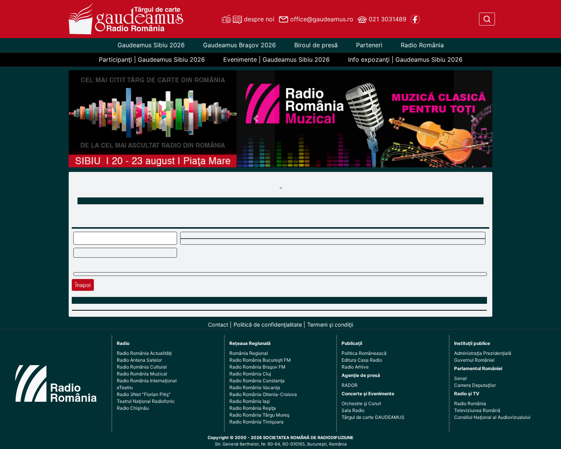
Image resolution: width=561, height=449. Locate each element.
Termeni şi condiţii (330, 324)
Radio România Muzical (142, 374)
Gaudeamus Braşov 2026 (239, 45)
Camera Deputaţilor (475, 385)
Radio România (422, 45)
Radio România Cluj (250, 374)
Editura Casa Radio (362, 360)
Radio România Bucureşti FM (260, 360)
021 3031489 (386, 19)
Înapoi (82, 285)
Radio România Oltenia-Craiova (263, 394)
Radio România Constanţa (257, 380)
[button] (256, 118)
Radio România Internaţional (147, 380)
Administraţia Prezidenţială (482, 353)
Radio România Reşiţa (252, 408)
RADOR (350, 385)
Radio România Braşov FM (257, 367)
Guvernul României (474, 360)
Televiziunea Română (477, 410)
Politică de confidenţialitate (268, 324)
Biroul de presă (316, 45)
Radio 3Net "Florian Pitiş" (144, 394)
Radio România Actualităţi (144, 353)
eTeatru (125, 387)
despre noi (258, 19)
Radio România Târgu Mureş (259, 415)
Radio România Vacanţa (254, 387)
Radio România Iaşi (249, 401)
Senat (460, 378)
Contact (218, 324)
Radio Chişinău (133, 408)
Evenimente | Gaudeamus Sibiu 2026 (276, 59)
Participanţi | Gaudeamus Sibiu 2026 (152, 59)
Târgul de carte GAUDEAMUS (373, 417)
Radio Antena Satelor (139, 360)
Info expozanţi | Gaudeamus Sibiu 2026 (405, 59)
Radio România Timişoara (256, 422)
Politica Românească (364, 353)
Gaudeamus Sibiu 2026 (151, 45)
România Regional (248, 353)
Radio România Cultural (142, 367)
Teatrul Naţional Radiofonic (146, 401)
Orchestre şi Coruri (361, 403)
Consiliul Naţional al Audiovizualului (492, 417)
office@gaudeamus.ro (320, 19)
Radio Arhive (355, 367)
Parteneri (369, 45)
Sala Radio (353, 410)
